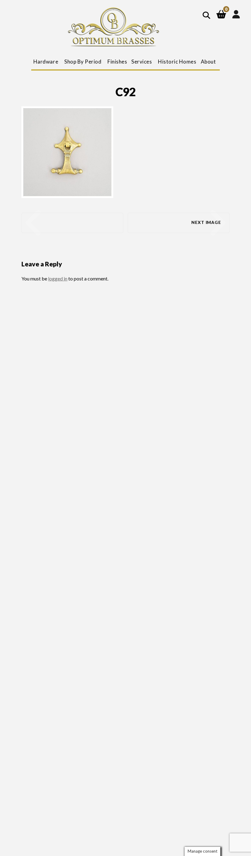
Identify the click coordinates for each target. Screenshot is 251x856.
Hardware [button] (45, 61)
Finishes (117, 61)
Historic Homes (177, 61)
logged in (57, 278)
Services (141, 61)
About (208, 61)
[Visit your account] (236, 14)
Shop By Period (82, 61)
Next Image (206, 222)
